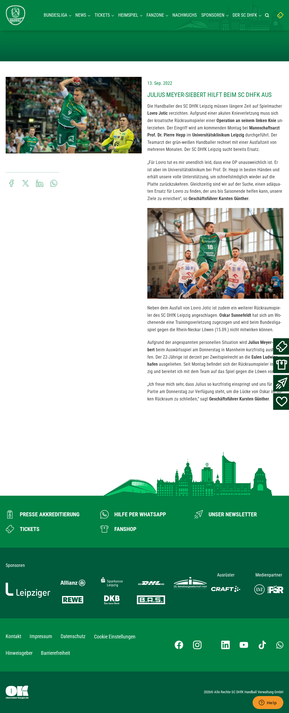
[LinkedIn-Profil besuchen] (225, 645)
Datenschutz (73, 636)
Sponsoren (212, 15)
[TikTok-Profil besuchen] (262, 645)
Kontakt (13, 636)
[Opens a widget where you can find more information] (267, 703)
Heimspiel (128, 15)
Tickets (102, 15)
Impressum (41, 636)
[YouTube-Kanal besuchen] (244, 645)
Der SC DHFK (245, 15)
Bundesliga (55, 15)
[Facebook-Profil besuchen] (179, 645)
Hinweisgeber (19, 653)
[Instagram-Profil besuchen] (197, 645)
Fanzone (155, 15)
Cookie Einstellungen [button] (114, 637)
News (80, 15)
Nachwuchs (184, 15)
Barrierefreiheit (55, 653)
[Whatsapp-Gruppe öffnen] (279, 645)
